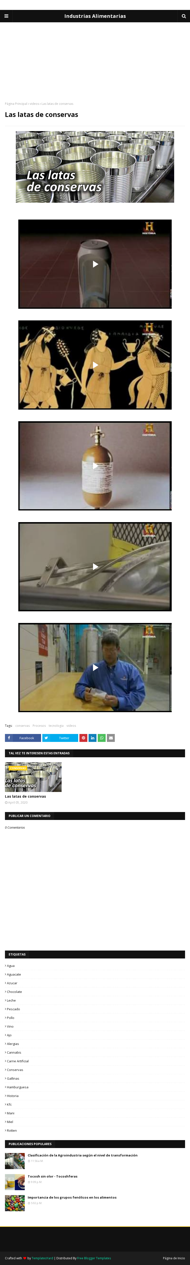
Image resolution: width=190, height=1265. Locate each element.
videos (34, 104)
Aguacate (14, 974)
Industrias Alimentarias (95, 16)
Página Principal (16, 104)
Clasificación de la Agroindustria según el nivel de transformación (83, 1155)
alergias (13, 1043)
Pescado (13, 1009)
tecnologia (56, 726)
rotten (12, 1130)
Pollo (10, 1017)
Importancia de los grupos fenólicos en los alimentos (72, 1197)
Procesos (39, 726)
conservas (22, 726)
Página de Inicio (174, 1258)
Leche (11, 1000)
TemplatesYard (42, 1258)
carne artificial (18, 1061)
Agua (11, 965)
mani (10, 1113)
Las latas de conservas (25, 796)
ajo (9, 1035)
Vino (10, 1026)
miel (10, 1122)
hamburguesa (17, 1087)
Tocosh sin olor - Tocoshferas (52, 1176)
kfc (9, 1104)
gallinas (13, 1078)
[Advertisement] (95, 57)
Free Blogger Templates (94, 1258)
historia (13, 1096)
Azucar (12, 983)
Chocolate (14, 991)
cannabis (14, 1052)
